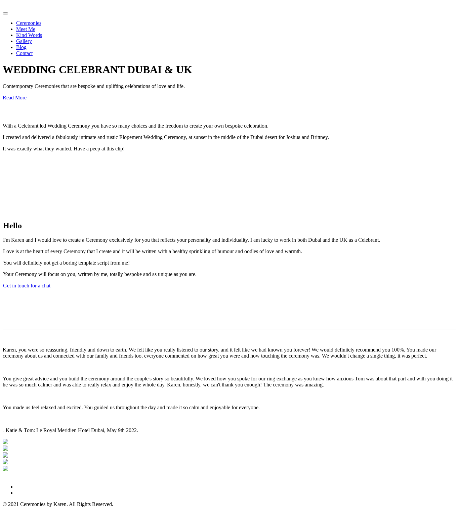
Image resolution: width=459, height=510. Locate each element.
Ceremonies (28, 23)
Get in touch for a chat (26, 285)
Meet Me (25, 29)
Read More (15, 97)
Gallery (24, 41)
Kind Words (29, 35)
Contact (24, 53)
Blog (21, 47)
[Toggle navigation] (5, 13)
